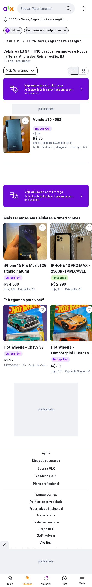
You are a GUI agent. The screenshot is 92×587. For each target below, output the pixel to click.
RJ (19, 41)
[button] (46, 8)
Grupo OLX (46, 529)
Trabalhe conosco (46, 522)
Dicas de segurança (46, 460)
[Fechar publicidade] (4, 545)
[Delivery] (13, 89)
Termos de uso (46, 495)
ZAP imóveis (46, 536)
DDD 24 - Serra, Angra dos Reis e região (54, 41)
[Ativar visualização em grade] (83, 71)
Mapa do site (46, 515)
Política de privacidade (46, 502)
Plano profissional (46, 483)
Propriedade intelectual (46, 508)
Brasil (7, 41)
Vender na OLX (46, 476)
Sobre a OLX (46, 468)
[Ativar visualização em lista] (73, 71)
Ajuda (46, 453)
